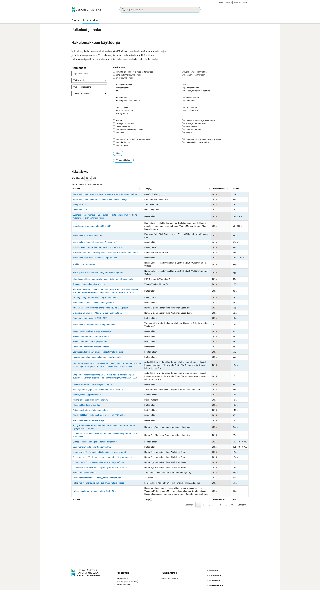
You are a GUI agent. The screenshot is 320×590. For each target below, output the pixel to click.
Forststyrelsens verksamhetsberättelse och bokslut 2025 (98, 247)
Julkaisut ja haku (90, 20)
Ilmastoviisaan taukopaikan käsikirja (89, 284)
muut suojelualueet (124, 110)
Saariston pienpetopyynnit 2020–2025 (90, 318)
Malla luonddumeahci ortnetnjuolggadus (91, 336)
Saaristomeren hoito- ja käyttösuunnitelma (92, 446)
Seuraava (242, 504)
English (245, 2)
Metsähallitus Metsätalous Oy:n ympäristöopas (94, 324)
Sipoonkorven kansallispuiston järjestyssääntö (93, 302)
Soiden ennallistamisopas (84, 472)
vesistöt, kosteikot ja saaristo (197, 90)
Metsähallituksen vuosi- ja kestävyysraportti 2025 (95, 257)
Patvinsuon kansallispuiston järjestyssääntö (92, 331)
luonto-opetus (122, 145)
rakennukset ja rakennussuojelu (130, 129)
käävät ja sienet (123, 126)
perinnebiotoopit (191, 87)
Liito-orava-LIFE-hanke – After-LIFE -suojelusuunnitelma (97, 312)
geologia (188, 132)
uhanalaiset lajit (191, 126)
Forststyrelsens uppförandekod (87, 394)
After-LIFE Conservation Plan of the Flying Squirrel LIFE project (100, 307)
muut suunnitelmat (124, 77)
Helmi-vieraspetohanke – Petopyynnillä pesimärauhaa (97, 477)
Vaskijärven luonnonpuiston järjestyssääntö (92, 384)
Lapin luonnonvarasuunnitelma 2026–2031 (92, 226)
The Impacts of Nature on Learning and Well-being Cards (98, 272)
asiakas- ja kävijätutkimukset (197, 142)
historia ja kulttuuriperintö (195, 123)
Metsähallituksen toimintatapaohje (88, 420)
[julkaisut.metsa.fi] (86, 572)
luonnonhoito (190, 100)
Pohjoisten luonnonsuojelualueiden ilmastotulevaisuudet (98, 482)
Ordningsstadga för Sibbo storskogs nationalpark (94, 297)
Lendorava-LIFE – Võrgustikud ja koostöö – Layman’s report (99, 452)
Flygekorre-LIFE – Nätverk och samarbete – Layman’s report (99, 462)
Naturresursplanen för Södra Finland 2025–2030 (94, 491)
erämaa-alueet (190, 107)
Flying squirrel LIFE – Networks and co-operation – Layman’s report (102, 457)
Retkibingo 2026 (80, 209)
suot (186, 84)
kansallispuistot (123, 107)
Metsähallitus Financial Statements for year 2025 (95, 242)
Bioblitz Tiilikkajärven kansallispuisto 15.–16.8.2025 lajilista (99, 415)
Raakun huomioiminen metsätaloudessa (91, 346)
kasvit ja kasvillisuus (125, 123)
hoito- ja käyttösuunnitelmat (128, 74)
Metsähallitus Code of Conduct (86, 405)
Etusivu (75, 20)
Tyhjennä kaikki (123, 160)
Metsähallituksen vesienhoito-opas (88, 235)
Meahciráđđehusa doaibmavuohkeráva (90, 399)
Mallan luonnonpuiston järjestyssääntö (90, 341)
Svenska (228, 2)
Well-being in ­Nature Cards (84, 264)
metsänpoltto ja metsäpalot (128, 100)
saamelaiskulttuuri (192, 129)
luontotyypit (121, 132)
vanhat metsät (122, 87)
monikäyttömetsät (124, 84)
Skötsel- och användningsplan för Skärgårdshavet (95, 441)
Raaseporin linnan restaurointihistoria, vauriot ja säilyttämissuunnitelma (105, 194)
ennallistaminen (191, 97)
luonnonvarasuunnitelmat (195, 71)
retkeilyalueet (122, 113)
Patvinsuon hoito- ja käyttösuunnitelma (90, 410)
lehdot (118, 90)
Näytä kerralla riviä (84, 178)
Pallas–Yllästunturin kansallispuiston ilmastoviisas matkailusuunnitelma (105, 252)
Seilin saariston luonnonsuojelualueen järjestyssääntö (97, 357)
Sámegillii (237, 2)
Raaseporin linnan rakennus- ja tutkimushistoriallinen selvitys (100, 199)
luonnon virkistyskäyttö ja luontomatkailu (134, 139)
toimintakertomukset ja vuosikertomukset (134, 71)
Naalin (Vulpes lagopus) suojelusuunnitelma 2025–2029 (98, 389)
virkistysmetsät (191, 110)
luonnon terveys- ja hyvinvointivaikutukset (203, 139)
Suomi (220, 2)
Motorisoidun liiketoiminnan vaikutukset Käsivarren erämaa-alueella (103, 279)
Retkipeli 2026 (79, 204)
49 (232, 504)
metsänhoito (121, 97)
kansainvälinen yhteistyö (195, 74)
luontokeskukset (123, 142)
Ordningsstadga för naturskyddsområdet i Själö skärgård (98, 351)
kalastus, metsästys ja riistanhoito (199, 120)
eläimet (119, 120)
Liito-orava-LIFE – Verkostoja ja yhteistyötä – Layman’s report (100, 467)
